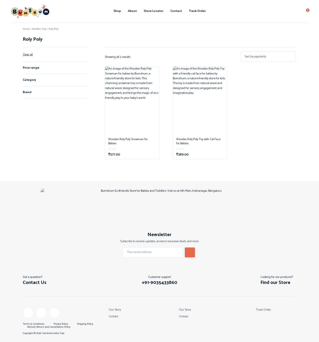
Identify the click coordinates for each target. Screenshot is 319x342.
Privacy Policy (61, 324)
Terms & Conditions (33, 324)
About (132, 11)
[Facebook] (28, 313)
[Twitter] (54, 313)
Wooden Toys (39, 29)
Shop (117, 11)
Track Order (197, 11)
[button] (159, 283)
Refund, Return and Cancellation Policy (48, 327)
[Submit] (190, 252)
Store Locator (153, 11)
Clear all (28, 54)
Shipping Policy (85, 324)
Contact (176, 11)
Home (26, 29)
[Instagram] (41, 313)
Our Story (115, 310)
